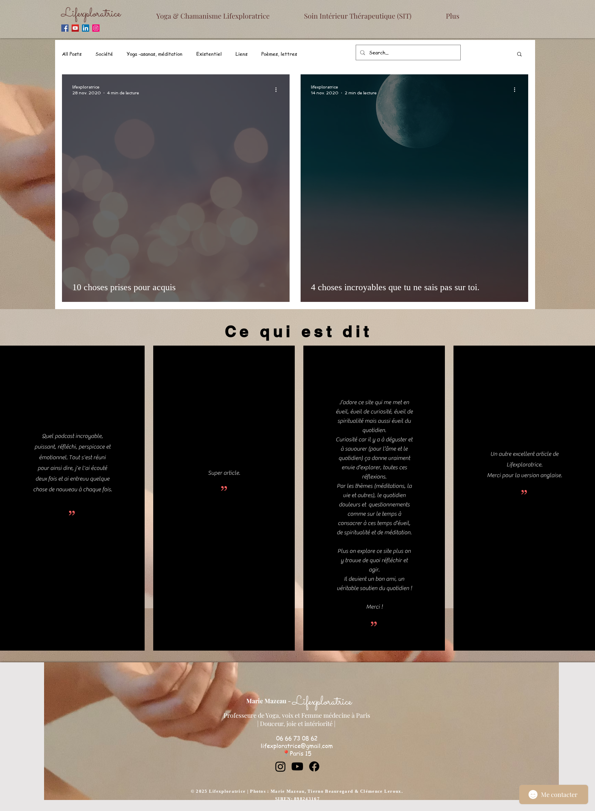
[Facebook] (65, 28)
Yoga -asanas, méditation (154, 54)
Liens (242, 54)
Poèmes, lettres (279, 54)
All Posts (72, 54)
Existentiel (209, 54)
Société (104, 54)
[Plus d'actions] (278, 89)
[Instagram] (96, 28)
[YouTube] (75, 28)
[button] (519, 54)
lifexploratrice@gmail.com (297, 745)
